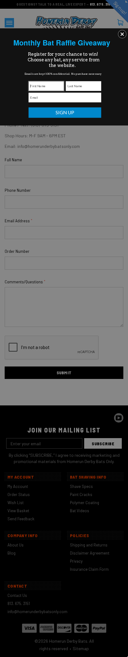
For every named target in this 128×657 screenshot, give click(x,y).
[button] (122, 34)
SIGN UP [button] (65, 112)
